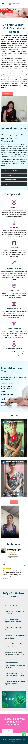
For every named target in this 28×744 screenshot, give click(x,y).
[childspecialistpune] (14, 4)
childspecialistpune (16, 739)
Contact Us (6, 730)
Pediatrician (23, 37)
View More (14, 502)
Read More (6, 93)
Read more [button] (5, 578)
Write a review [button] (13, 557)
